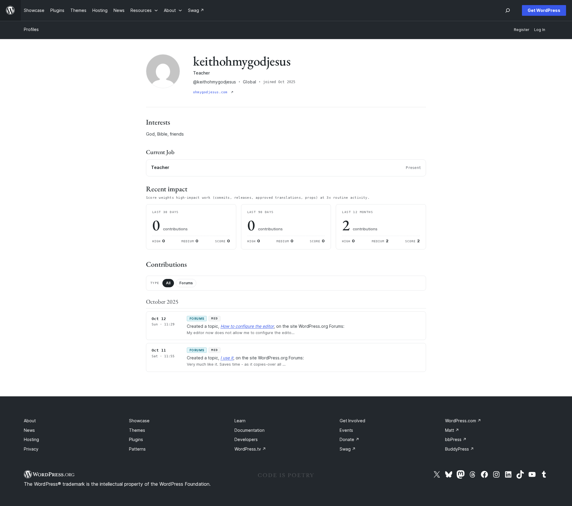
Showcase (139, 420)
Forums (186, 283)
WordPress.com (463, 420)
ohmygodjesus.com (211, 92)
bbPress (456, 439)
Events (346, 430)
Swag (348, 448)
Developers (246, 439)
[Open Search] (507, 10)
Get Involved (352, 420)
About (30, 420)
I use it (226, 357)
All (168, 283)
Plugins (136, 439)
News (29, 430)
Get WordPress (544, 10)
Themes (137, 430)
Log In (539, 29)
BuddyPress (459, 448)
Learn (239, 420)
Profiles (31, 29)
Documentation (249, 430)
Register (521, 29)
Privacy (31, 448)
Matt (452, 430)
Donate (349, 439)
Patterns (137, 448)
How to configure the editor (247, 326)
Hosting (31, 439)
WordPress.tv (250, 448)
